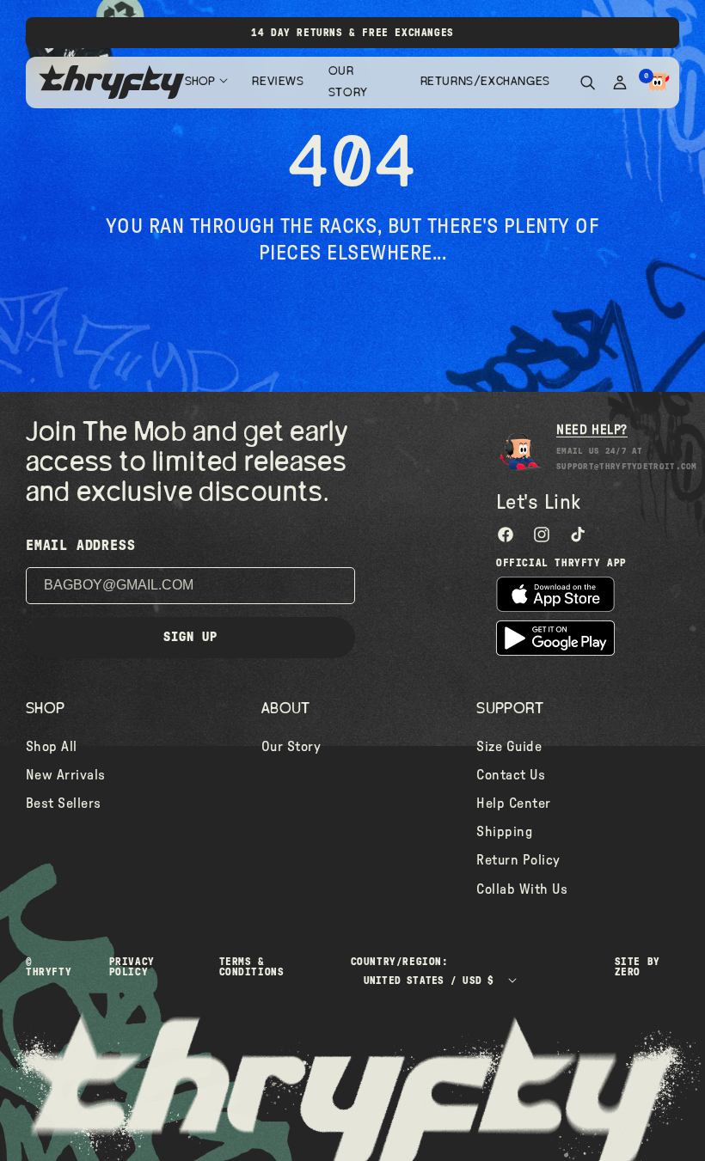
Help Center (513, 803)
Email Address (80, 546)
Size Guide (509, 747)
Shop (200, 82)
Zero (628, 972)
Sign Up (190, 637)
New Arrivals (66, 775)
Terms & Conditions (252, 966)
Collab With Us (521, 889)
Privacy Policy (132, 966)
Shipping (504, 832)
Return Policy (518, 860)
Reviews (277, 82)
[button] (658, 82)
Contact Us (510, 775)
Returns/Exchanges (483, 82)
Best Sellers (63, 803)
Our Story (348, 82)
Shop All (51, 747)
